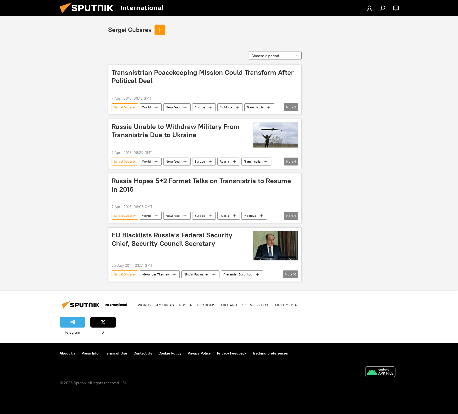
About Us (67, 353)
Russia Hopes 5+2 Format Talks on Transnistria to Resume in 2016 (201, 185)
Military (229, 304)
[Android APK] (380, 372)
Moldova (226, 107)
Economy (206, 304)
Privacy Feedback (231, 353)
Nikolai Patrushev (196, 274)
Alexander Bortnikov (237, 274)
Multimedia (286, 304)
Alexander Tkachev (155, 274)
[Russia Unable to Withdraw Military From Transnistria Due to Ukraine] (275, 135)
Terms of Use (116, 353)
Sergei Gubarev (130, 30)
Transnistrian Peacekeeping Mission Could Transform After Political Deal (203, 76)
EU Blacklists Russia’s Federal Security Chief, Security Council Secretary (172, 239)
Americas (165, 304)
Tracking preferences (270, 353)
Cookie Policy (169, 353)
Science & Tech (256, 304)
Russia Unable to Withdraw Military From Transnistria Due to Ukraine (176, 130)
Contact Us (143, 353)
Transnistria (255, 107)
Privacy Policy (199, 353)
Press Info (90, 353)
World (146, 107)
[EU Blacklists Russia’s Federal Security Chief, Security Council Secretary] (275, 245)
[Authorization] (369, 8)
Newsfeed (173, 107)
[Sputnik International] (88, 14)
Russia (224, 161)
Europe (200, 107)
